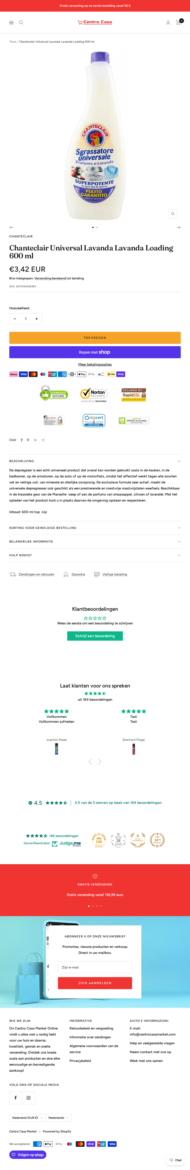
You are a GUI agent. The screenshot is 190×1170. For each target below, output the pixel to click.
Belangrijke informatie (31, 541)
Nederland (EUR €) (25, 1117)
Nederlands (56, 1117)
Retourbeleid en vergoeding (91, 1028)
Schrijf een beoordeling (95, 636)
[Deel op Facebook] (22, 440)
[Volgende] (179, 227)
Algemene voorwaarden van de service (94, 1049)
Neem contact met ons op (150, 1052)
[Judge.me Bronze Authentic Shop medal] (137, 840)
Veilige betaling (114, 574)
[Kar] (178, 22)
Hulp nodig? (20, 555)
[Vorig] (11, 227)
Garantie (78, 574)
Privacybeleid (80, 1061)
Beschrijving (21, 461)
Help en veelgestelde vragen (152, 1043)
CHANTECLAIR (21, 236)
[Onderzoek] (21, 22)
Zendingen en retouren (36, 574)
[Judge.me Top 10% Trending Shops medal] (157, 840)
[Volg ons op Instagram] (28, 1097)
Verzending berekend (50, 278)
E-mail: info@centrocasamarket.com (153, 1031)
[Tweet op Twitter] (35, 440)
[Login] (168, 23)
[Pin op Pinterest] (28, 440)
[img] (95, 693)
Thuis (12, 41)
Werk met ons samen (146, 1061)
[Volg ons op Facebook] (15, 1097)
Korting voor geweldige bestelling (42, 528)
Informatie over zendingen (90, 1037)
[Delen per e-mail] (42, 440)
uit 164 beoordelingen (95, 699)
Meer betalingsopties (95, 364)
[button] (91, 761)
